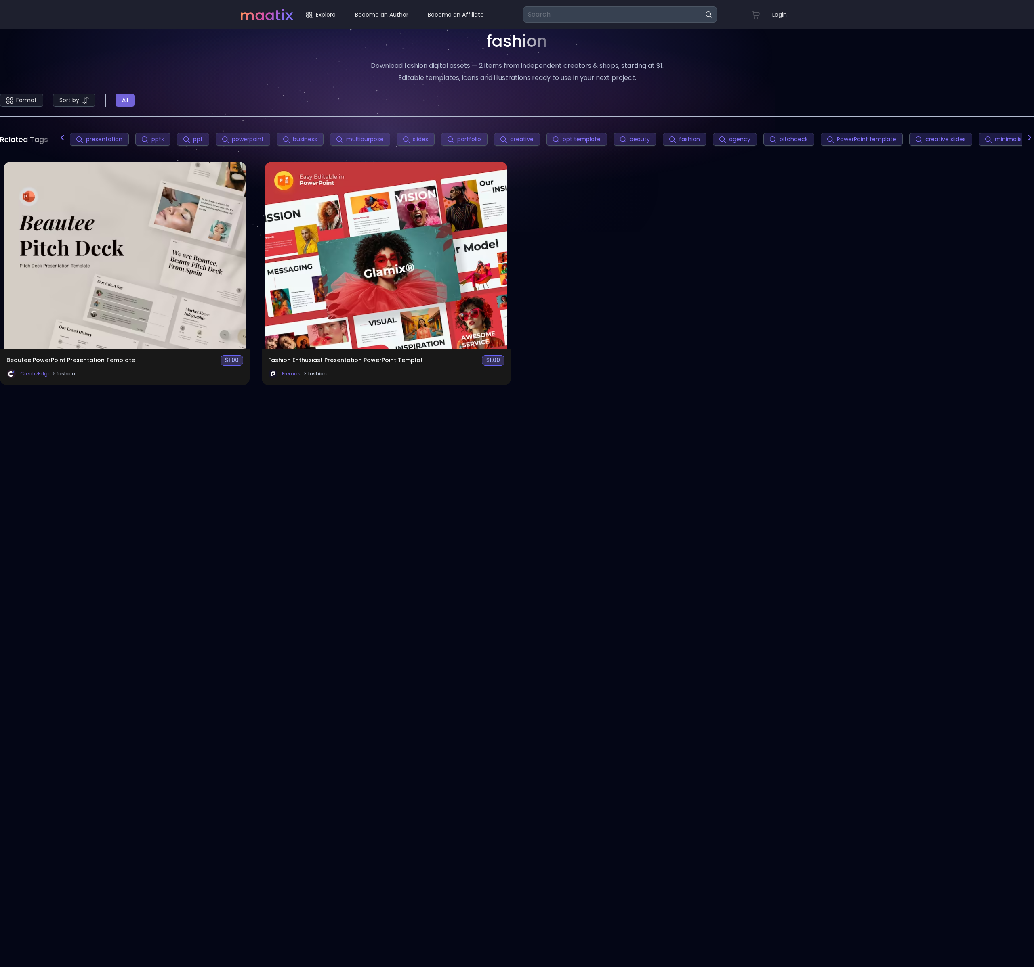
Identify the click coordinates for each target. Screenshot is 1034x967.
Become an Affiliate (456, 14)
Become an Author (381, 14)
